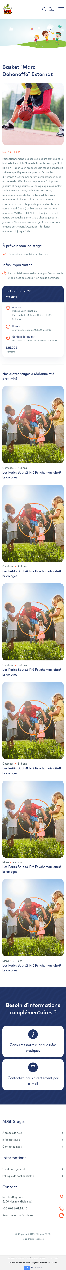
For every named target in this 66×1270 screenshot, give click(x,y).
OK (27, 1268)
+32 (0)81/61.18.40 (14, 1208)
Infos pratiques (11, 1139)
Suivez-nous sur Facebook (17, 1215)
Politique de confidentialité (18, 1176)
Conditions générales (14, 1169)
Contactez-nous (12, 1146)
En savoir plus (36, 1268)
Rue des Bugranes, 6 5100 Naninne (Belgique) (17, 1199)
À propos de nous (12, 1132)
